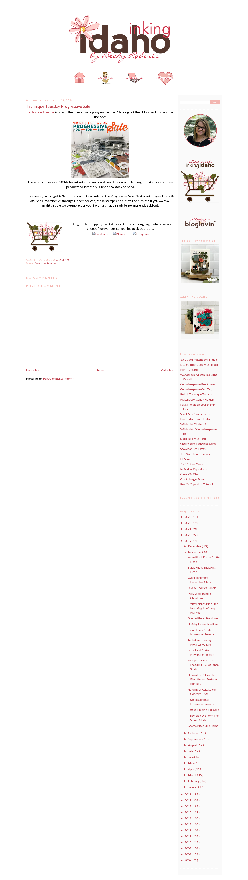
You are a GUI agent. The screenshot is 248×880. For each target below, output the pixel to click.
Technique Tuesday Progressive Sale (58, 106)
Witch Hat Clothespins (194, 424)
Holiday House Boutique (203, 624)
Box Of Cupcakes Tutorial (196, 484)
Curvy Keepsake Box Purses (197, 384)
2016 (188, 806)
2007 (188, 860)
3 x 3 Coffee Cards (191, 464)
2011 (188, 836)
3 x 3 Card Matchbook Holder (199, 359)
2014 (188, 818)
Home (101, 370)
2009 (188, 848)
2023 (188, 516)
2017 (188, 800)
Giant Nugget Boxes (193, 479)
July (191, 751)
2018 (188, 794)
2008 (188, 854)
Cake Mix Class (190, 474)
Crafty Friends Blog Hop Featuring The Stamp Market (203, 608)
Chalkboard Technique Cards (198, 443)
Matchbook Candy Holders (197, 399)
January (193, 787)
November (195, 552)
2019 (188, 540)
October (194, 733)
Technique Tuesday (41, 112)
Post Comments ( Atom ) (58, 378)
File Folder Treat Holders (196, 419)
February (194, 781)
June (191, 757)
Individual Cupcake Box (195, 469)
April (191, 769)
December (195, 546)
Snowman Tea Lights (193, 448)
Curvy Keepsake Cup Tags (196, 389)
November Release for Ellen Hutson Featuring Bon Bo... (203, 679)
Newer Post (33, 370)
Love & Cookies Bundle (202, 587)
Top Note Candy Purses (195, 454)
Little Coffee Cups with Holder (199, 364)
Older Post (168, 370)
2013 (188, 824)
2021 (188, 528)
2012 (188, 830)
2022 (188, 522)
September (195, 739)
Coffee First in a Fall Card (203, 709)
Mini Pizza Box (189, 369)
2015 (188, 812)
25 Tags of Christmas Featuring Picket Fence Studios (203, 665)
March (192, 775)
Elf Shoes (186, 459)
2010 (188, 842)
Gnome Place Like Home (203, 618)
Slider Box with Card (193, 438)
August (193, 745)
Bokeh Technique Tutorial (196, 394)
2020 (188, 534)
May (191, 763)
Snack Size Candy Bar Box (196, 414)
